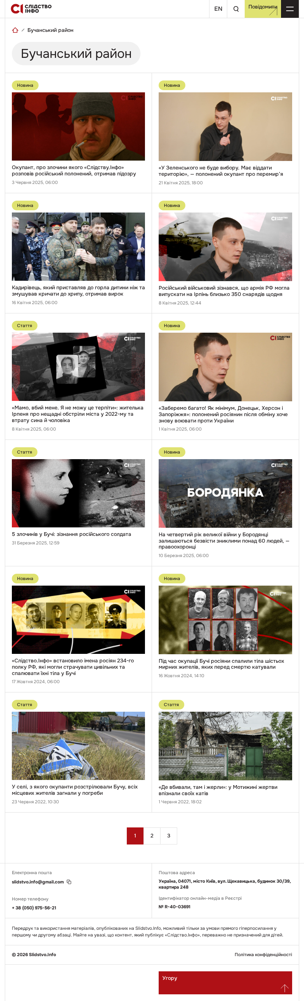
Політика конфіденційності (263, 955)
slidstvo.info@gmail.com (38, 882)
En (218, 9)
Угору (169, 978)
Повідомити (262, 6)
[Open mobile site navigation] (290, 9)
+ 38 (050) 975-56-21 (34, 908)
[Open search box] (236, 9)
